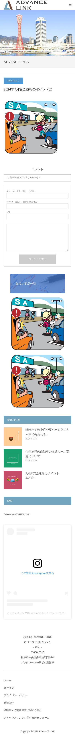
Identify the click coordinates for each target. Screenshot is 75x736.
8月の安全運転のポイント (42, 473)
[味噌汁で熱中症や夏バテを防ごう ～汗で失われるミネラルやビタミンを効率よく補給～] (13, 436)
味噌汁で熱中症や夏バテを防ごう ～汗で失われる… (47, 432)
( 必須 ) (21, 191)
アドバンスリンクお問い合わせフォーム (27, 717)
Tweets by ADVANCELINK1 (17, 514)
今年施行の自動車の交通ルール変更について (47, 453)
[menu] (70, 5)
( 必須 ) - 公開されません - (22, 202)
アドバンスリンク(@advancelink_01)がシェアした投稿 (38, 612)
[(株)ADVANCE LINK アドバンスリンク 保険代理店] (25, 5)
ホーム (7, 680)
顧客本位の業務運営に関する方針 (23, 710)
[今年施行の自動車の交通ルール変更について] (13, 458)
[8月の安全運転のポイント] (13, 480)
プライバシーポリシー (16, 695)
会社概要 (9, 687)
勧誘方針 (9, 702)
